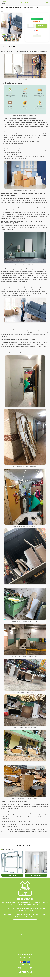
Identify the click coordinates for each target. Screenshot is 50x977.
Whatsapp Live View (37, 18)
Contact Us (25, 935)
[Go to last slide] (3, 23)
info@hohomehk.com (25, 954)
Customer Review (25, 893)
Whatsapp (25, 3)
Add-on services (11, 11)
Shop (5, 11)
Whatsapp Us (25, 957)
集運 (27, 974)
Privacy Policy (25, 964)
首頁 (2, 11)
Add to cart (41, 25)
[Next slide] (20, 23)
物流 (31, 974)
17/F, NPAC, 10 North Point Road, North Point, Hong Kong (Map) (25, 908)
